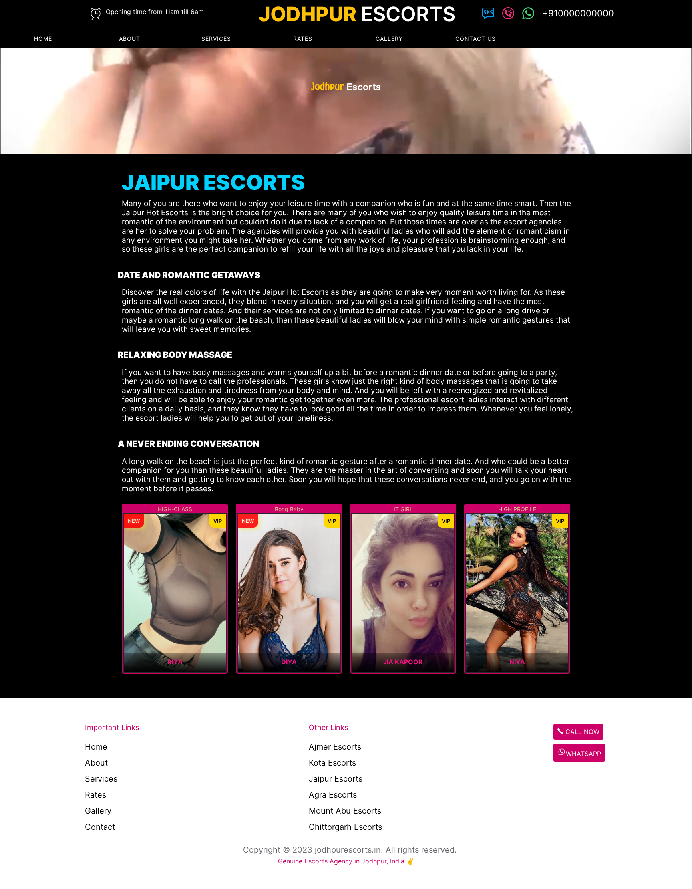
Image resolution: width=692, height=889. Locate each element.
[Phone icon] (508, 15)
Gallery (389, 38)
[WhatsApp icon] (528, 15)
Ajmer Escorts (335, 747)
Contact (100, 827)
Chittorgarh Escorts (345, 827)
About (129, 38)
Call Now (581, 732)
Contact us (475, 38)
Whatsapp (583, 754)
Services (216, 38)
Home (43, 38)
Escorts (357, 14)
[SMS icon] (488, 15)
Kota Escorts (332, 763)
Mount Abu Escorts (345, 811)
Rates (302, 38)
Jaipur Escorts (335, 779)
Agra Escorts (333, 795)
